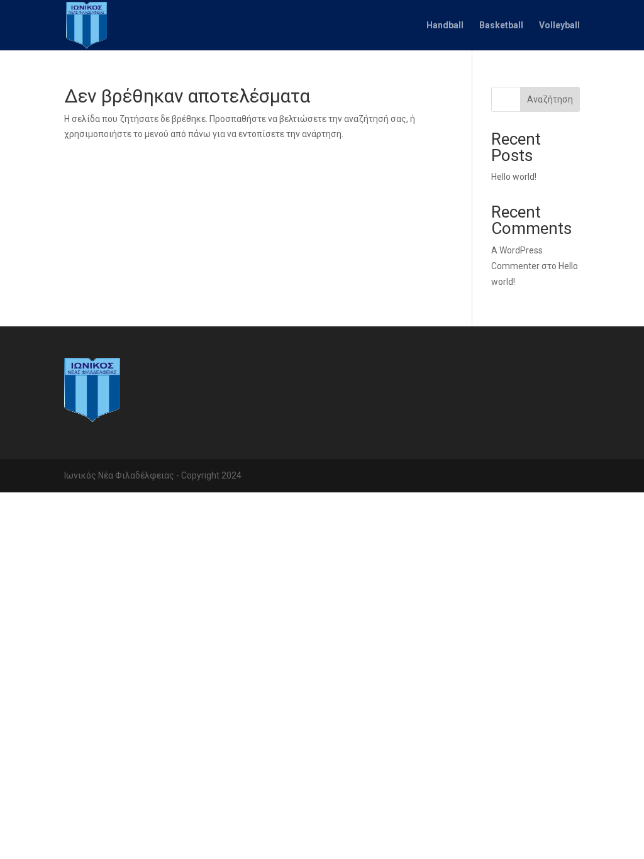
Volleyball (559, 25)
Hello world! (513, 177)
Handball (445, 25)
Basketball (501, 25)
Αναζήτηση (550, 99)
